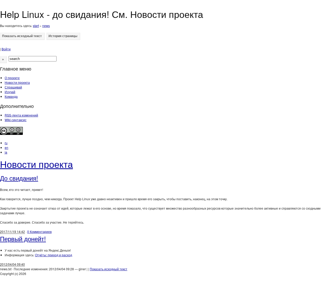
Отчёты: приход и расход (53, 255)
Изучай (10, 91)
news (46, 25)
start (36, 25)
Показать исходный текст (108, 269)
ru (6, 143)
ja (6, 152)
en (6, 147)
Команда (11, 96)
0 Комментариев (39, 231)
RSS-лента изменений (21, 115)
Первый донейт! (23, 238)
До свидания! (19, 177)
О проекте (12, 77)
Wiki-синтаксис (15, 120)
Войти (6, 49)
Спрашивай (13, 87)
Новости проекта (17, 82)
